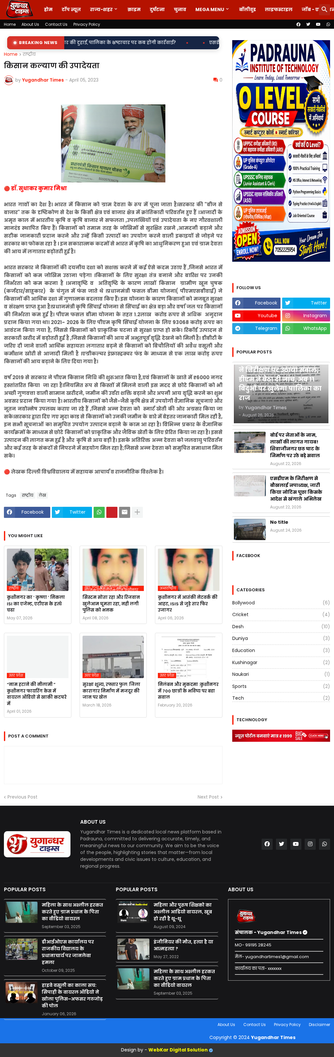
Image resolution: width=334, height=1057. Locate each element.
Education (281, 650)
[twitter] (308, 24)
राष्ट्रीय (29, 54)
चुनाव (180, 9)
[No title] (250, 529)
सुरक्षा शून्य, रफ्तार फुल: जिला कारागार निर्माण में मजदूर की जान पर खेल (111, 690)
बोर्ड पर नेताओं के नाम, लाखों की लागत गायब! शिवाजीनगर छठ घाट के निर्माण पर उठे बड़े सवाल (295, 445)
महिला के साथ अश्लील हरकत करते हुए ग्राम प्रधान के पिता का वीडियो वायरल (72, 912)
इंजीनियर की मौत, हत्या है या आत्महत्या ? (183, 945)
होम (48, 9)
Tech (281, 698)
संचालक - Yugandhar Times (269, 932)
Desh (281, 626)
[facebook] (298, 24)
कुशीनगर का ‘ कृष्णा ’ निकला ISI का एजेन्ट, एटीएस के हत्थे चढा (36, 603)
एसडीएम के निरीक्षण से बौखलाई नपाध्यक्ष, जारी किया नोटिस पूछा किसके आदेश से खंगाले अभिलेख (296, 488)
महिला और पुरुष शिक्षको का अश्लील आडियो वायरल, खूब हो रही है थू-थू (183, 912)
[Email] (124, 512)
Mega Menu (209, 9)
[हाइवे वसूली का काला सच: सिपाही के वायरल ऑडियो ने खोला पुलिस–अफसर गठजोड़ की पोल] (22, 992)
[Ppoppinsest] (111, 512)
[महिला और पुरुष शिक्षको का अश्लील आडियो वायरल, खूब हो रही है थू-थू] (133, 912)
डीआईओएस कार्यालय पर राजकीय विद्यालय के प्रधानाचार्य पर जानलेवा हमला (68, 952)
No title (279, 522)
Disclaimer (319, 1024)
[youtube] (318, 24)
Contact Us (56, 24)
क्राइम (134, 9)
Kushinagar (281, 662)
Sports (281, 686)
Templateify (5, 1024)
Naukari (281, 674)
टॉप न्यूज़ (71, 9)
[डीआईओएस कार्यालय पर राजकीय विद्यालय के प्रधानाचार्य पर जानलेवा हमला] (22, 949)
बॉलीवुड (247, 9)
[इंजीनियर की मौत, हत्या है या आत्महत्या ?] (133, 949)
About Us (30, 24)
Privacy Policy (86, 24)
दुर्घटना (157, 9)
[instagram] (310, 844)
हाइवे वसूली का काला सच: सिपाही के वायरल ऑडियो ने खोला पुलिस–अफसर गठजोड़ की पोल (72, 995)
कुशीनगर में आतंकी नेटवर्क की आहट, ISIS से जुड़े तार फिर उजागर (188, 603)
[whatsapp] (328, 24)
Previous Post (23, 797)
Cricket (281, 614)
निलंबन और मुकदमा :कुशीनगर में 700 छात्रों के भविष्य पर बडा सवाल (188, 690)
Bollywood (281, 603)
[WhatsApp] (99, 512)
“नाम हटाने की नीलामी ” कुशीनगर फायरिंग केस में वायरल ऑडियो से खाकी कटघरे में (37, 694)
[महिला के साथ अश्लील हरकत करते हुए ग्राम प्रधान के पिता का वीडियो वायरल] (22, 912)
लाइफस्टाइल (279, 9)
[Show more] (137, 512)
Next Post (208, 797)
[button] (324, 9)
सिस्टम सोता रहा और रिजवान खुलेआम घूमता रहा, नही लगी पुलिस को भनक (111, 603)
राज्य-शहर (101, 9)
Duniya (281, 638)
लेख (42, 495)
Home (10, 24)
